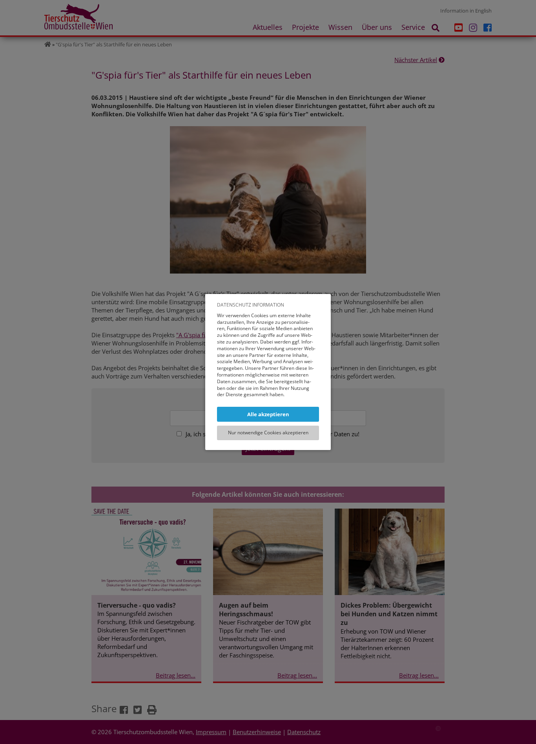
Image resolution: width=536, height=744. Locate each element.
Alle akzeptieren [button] (268, 414)
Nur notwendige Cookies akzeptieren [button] (268, 432)
